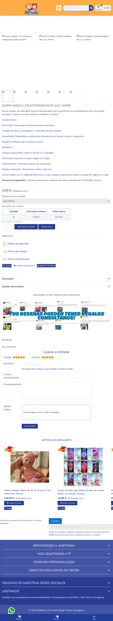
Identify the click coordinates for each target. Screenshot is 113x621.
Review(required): (11, 384)
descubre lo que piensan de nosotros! (56, 295)
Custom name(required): (11, 376)
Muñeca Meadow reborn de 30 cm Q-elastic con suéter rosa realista (27, 492)
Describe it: (9, 363)
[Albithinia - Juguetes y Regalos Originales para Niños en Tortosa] (31, 8)
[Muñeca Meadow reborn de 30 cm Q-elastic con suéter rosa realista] (29, 467)
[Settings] (58, 8)
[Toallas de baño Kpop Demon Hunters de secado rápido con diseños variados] (83, 467)
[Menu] (4, 8)
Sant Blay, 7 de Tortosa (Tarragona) (86, 597)
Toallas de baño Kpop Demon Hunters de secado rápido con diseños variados (81, 492)
